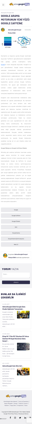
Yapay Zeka (13, 405)
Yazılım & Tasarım (23, 403)
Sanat (25, 405)
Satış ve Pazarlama (23, 401)
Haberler (7, 405)
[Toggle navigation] (3, 4)
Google (3, 64)
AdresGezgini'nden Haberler (10, 401)
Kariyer (15, 403)
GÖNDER (16, 282)
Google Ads (10, 12)
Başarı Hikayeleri (8, 403)
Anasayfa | (4, 12)
